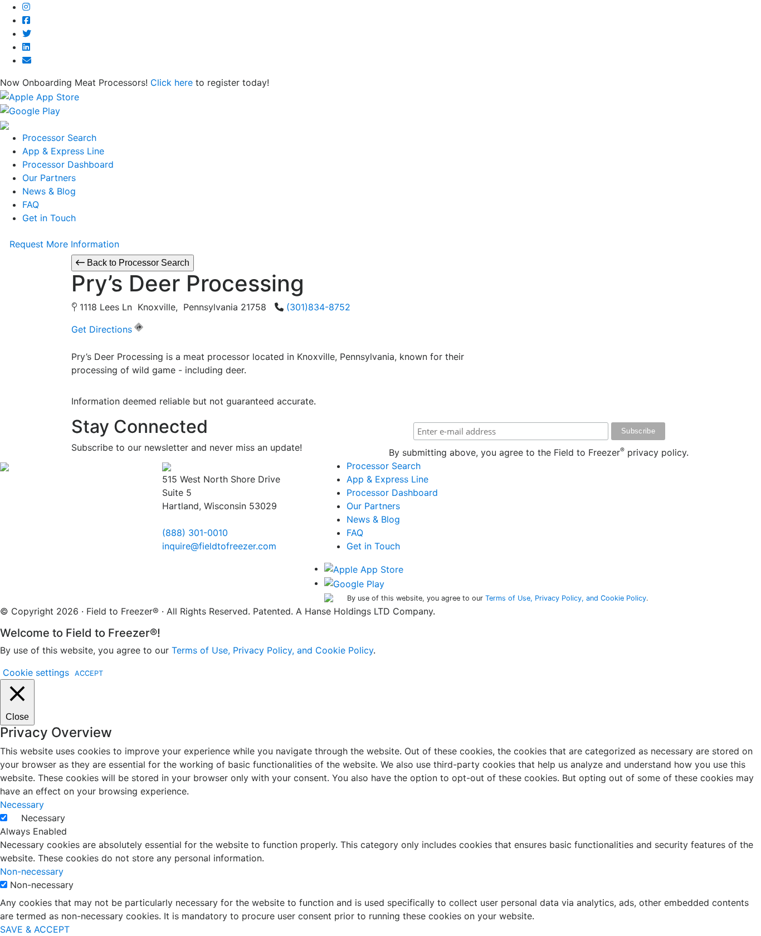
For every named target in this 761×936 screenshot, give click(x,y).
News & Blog (49, 191)
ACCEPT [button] (89, 673)
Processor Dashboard (68, 164)
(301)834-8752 (318, 307)
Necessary (43, 817)
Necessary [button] (22, 804)
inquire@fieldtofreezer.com (219, 546)
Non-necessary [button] (32, 871)
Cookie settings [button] (36, 672)
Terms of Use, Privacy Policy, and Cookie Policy (565, 598)
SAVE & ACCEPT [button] (35, 929)
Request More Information (64, 244)
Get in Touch (49, 217)
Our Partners (49, 177)
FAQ (30, 204)
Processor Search (59, 137)
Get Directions (101, 329)
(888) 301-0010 (195, 532)
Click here (171, 82)
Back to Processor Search (137, 262)
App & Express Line (63, 151)
